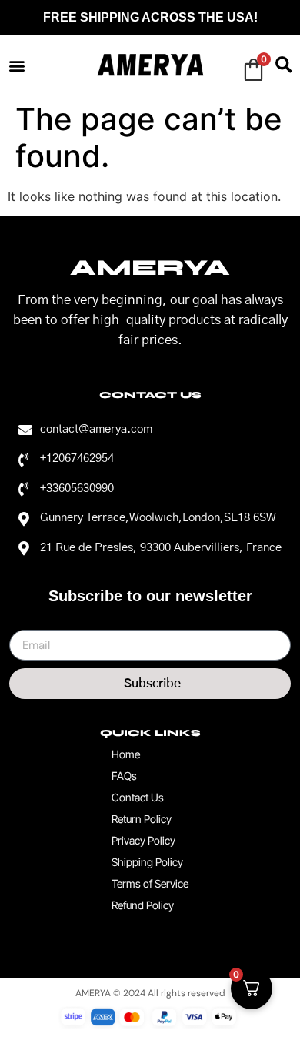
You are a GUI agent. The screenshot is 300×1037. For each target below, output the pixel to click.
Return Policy (142, 818)
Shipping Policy (147, 861)
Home (126, 754)
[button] (16, 65)
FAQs (124, 775)
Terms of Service (150, 883)
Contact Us (138, 797)
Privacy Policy (143, 840)
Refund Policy (143, 905)
